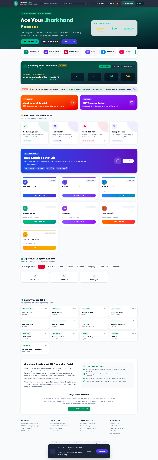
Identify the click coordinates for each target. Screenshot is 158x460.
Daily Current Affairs (50, 42)
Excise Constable (56, 428)
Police (70, 267)
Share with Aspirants (80, 409)
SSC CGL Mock (115, 433)
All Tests (116, 267)
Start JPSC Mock (29, 42)
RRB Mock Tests (115, 423)
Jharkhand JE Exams (57, 431)
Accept (102, 451)
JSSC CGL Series (69, 42)
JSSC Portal (66, 443)
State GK (104, 267)
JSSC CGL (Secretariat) (58, 423)
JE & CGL (51, 267)
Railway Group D (115, 426)
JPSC (61, 267)
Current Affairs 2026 (27, 428)
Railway (80, 267)
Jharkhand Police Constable (59, 426)
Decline (90, 451)
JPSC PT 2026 (105, 66)
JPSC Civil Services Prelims (29, 423)
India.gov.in (96, 443)
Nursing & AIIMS (28, 267)
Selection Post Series (116, 428)
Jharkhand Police (127, 66)
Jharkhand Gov (77, 443)
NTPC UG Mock (115, 431)
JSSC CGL (116, 66)
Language (92, 267)
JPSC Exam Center (26, 431)
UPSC (105, 443)
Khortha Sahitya (85, 426)
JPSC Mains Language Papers (30, 426)
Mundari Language (86, 431)
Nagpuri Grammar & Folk (88, 428)
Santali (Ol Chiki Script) (87, 423)
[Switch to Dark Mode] (92, 3)
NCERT (87, 443)
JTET (41, 267)
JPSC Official (55, 443)
